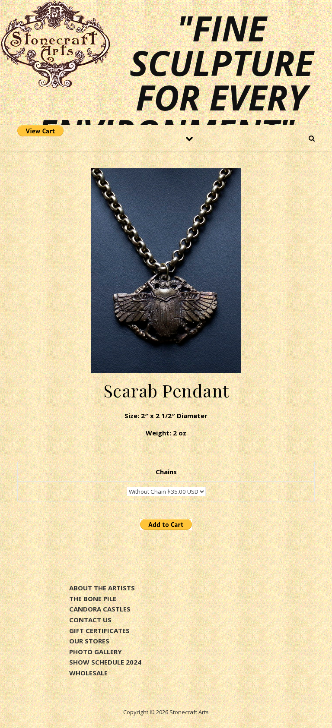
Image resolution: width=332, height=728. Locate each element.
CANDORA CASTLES (100, 609)
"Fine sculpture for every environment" (175, 80)
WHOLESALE (88, 672)
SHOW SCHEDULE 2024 (105, 662)
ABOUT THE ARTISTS (102, 587)
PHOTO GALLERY (95, 651)
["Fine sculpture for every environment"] (55, 44)
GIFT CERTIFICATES (99, 630)
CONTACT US (90, 619)
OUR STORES (89, 641)
